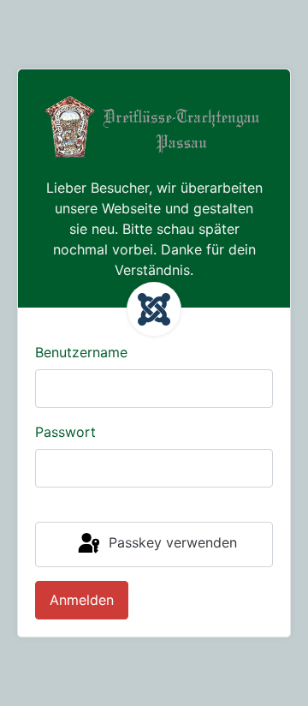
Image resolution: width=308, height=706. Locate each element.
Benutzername (81, 352)
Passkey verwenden (170, 543)
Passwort (65, 431)
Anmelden (82, 599)
